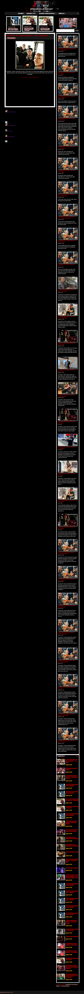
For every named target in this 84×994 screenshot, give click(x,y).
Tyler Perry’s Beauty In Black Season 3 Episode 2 (72, 906)
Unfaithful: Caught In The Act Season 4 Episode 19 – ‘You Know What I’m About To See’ (72, 876)
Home (58, 984)
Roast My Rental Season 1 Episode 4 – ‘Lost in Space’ (71, 951)
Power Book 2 (62, 984)
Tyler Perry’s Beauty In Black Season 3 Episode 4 (72, 891)
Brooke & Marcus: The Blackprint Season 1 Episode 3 (72, 845)
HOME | (21, 13)
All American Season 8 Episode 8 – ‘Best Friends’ (72, 930)
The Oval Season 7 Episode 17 (72, 868)
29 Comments (11, 38)
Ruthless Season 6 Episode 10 (72, 936)
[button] (5, 24)
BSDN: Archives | (47, 13)
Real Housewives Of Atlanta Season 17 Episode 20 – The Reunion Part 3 (72, 976)
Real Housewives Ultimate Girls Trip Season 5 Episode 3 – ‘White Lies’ (72, 967)
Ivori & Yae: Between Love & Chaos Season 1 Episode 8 (72, 830)
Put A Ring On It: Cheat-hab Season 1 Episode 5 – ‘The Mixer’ (71, 761)
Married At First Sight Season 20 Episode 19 (29, 29)
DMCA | (62, 13)
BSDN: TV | (31, 13)
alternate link (23, 77)
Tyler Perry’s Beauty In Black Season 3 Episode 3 (72, 899)
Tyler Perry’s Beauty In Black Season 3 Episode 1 (72, 913)
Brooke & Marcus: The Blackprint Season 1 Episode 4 (72, 838)
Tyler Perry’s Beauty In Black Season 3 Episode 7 (72, 792)
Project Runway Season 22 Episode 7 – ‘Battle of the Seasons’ (71, 922)
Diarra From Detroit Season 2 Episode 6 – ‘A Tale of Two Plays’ (72, 861)
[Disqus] (30, 126)
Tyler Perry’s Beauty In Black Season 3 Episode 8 (72, 785)
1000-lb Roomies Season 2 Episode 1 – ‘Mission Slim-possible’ (71, 822)
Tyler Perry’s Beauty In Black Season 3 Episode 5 (72, 884)
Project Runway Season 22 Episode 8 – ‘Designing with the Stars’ (72, 777)
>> (67, 130)
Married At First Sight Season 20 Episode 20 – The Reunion (13, 29)
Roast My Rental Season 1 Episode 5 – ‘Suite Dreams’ (71, 944)
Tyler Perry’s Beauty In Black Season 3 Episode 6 (45, 29)
